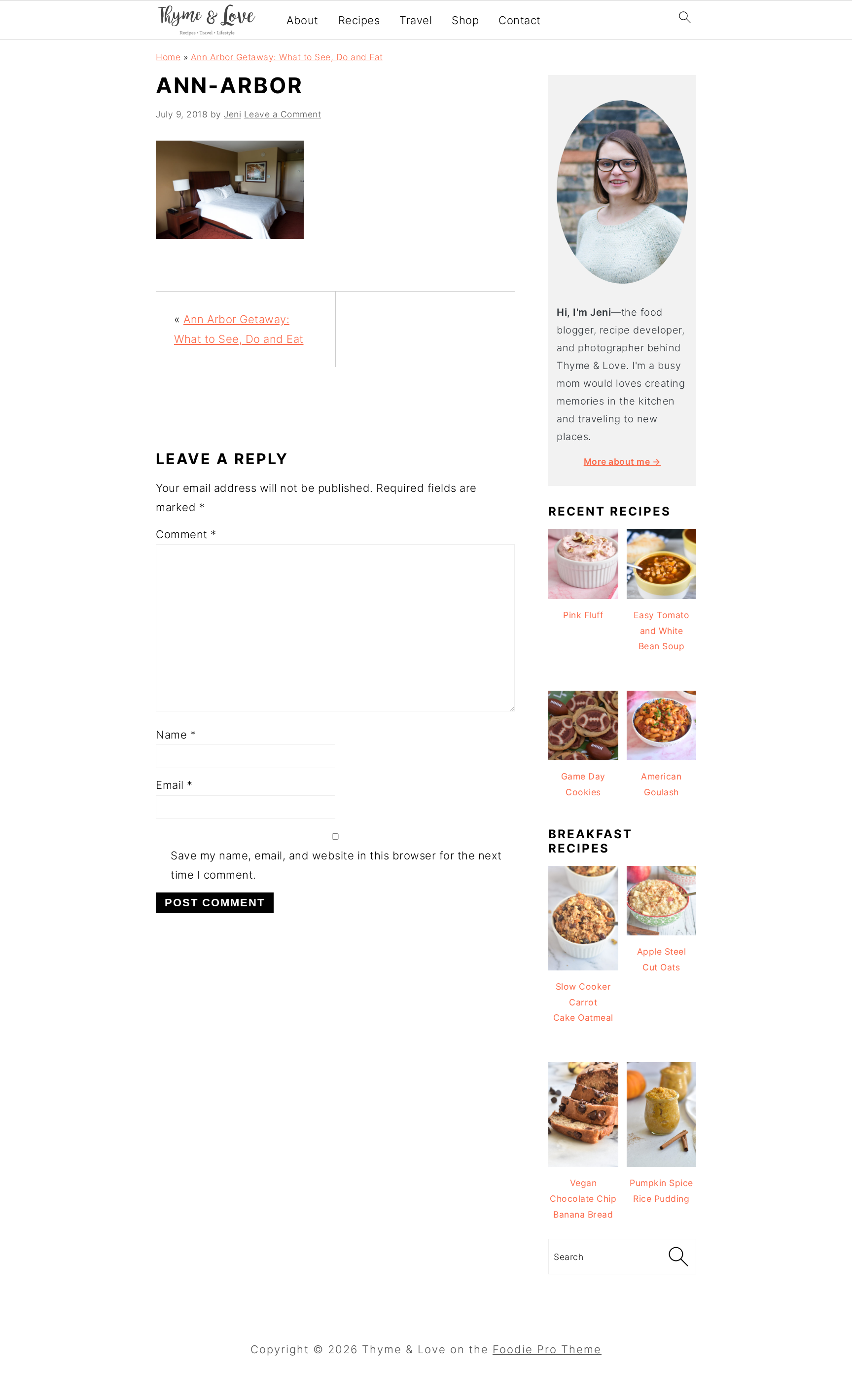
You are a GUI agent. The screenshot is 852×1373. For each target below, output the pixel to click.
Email (174, 785)
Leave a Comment (282, 114)
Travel (415, 20)
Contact (519, 20)
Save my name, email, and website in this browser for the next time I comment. (336, 865)
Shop (465, 20)
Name (176, 734)
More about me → (622, 461)
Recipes (359, 20)
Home (168, 57)
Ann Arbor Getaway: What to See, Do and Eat (287, 57)
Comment (186, 534)
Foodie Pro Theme (547, 1349)
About (302, 20)
